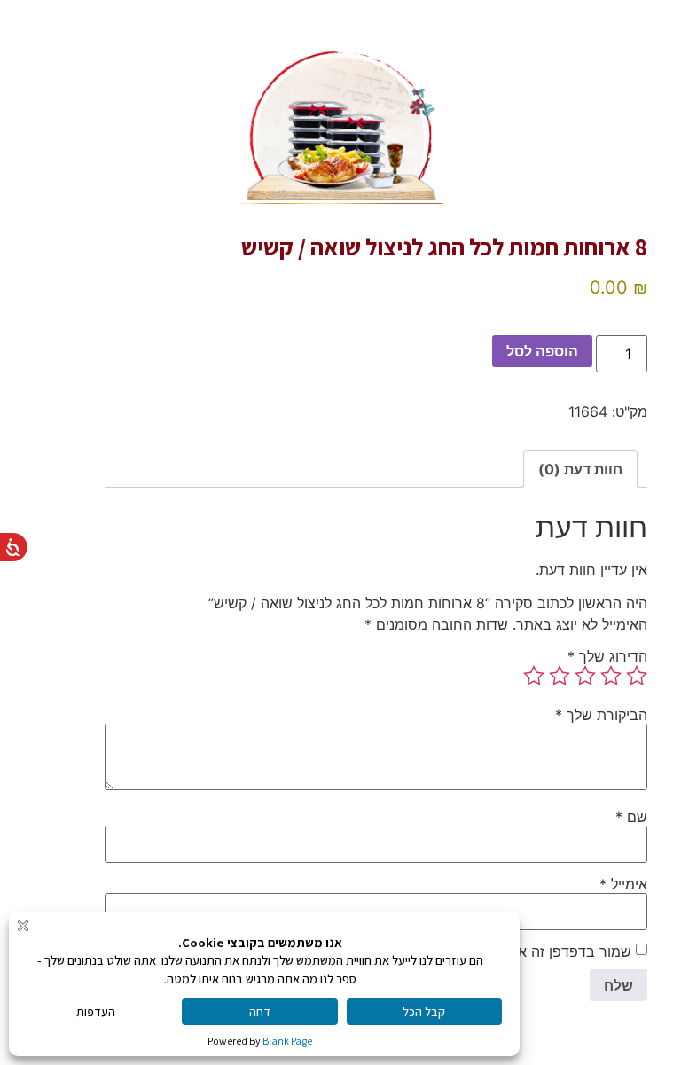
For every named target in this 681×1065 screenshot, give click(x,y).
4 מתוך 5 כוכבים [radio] (559, 675)
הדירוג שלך (607, 656)
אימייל (623, 884)
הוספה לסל (542, 351)
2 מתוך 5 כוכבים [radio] (611, 675)
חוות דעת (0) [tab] (580, 469)
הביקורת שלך (601, 715)
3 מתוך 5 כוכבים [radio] (585, 675)
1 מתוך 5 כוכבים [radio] (636, 675)
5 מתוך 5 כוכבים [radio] (533, 675)
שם (631, 817)
